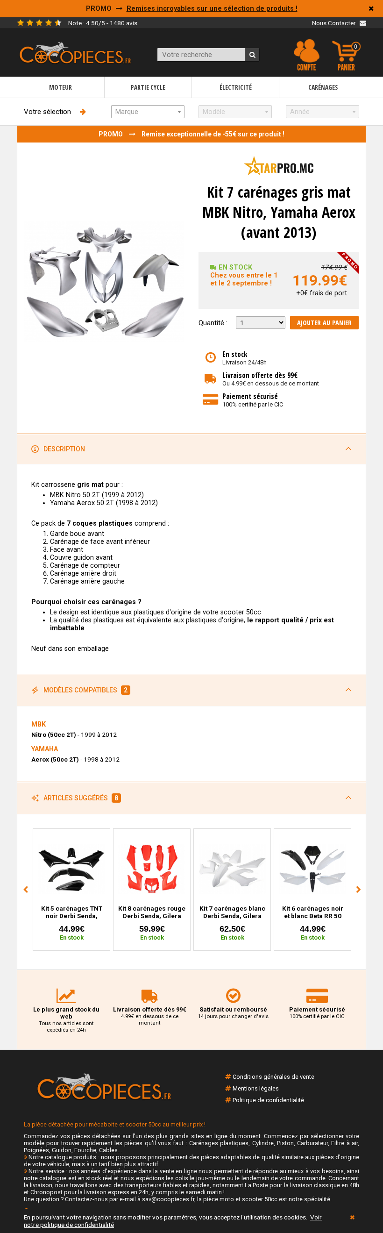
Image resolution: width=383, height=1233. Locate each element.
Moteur (60, 87)
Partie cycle (148, 87)
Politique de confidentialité (268, 1100)
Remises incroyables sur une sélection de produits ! (212, 9)
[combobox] (147, 111)
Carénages (323, 87)
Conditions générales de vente (273, 1076)
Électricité (236, 87)
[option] (71, 889)
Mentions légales (256, 1088)
